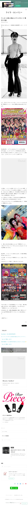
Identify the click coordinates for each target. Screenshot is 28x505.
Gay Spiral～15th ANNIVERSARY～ (8, 334)
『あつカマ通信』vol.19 (6, 339)
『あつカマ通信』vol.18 (6, 344)
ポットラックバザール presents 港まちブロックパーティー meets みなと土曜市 (14, 336)
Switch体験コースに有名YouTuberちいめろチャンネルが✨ (13, 341)
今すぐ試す (18, 5)
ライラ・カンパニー (14, 12)
